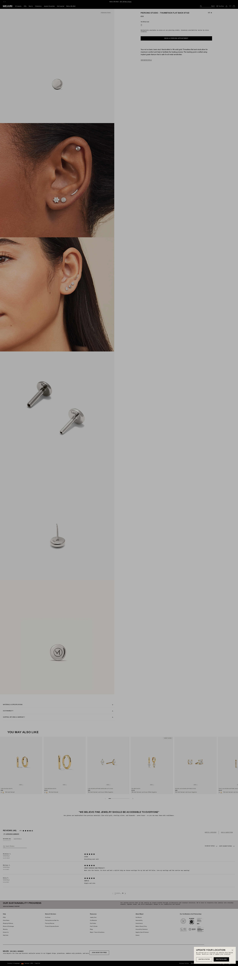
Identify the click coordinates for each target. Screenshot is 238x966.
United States (204, 959)
